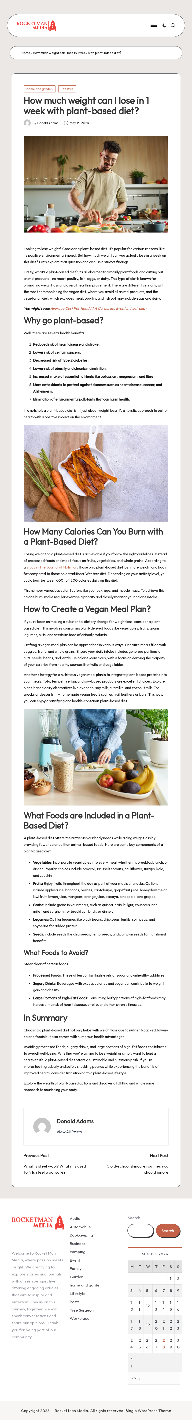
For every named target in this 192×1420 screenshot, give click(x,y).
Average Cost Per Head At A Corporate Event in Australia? (98, 308)
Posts (75, 1301)
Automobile (80, 1226)
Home (26, 53)
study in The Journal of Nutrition (51, 567)
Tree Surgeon (82, 1310)
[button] (69, 1132)
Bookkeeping (81, 1235)
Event (75, 1260)
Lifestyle (67, 89)
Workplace (79, 1318)
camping (77, 1251)
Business (77, 1243)
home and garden (39, 89)
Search (134, 1217)
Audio (75, 1218)
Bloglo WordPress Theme (148, 1410)
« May (136, 1378)
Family (76, 1268)
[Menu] (153, 25)
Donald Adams (75, 1121)
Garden (76, 1276)
